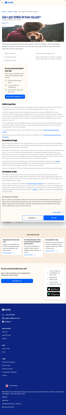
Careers (4, 338)
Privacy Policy (6, 365)
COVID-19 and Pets (9, 53)
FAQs (3, 352)
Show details (57, 212)
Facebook (8, 322)
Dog (15, 12)
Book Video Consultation (13, 96)
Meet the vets (6, 335)
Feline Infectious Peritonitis (35, 183)
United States (14, 385)
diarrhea (57, 161)
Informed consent (7, 369)
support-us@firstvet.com (12, 318)
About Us (5, 332)
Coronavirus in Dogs (10, 57)
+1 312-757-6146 (10, 315)
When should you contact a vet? (45, 53)
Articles (10, 12)
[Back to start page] (9, 2)
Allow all (53, 218)
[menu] (2, 2)
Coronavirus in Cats (10, 60)
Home (4, 12)
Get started (15, 281)
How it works (6, 349)
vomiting (34, 189)
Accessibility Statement (9, 372)
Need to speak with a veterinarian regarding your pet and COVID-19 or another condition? (49, 58)
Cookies (4, 375)
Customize (31, 218)
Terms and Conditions (8, 362)
